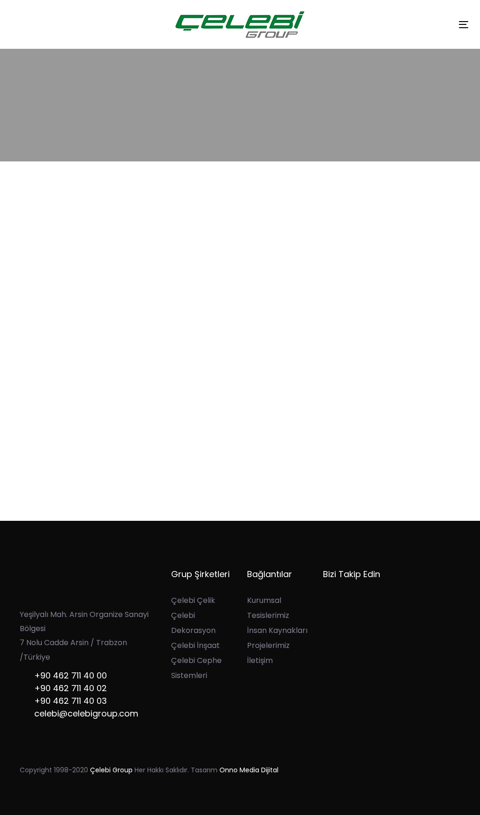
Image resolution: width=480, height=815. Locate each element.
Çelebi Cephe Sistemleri (196, 668)
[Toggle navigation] (463, 24)
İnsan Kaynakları (277, 630)
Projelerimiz (268, 645)
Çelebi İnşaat (195, 645)
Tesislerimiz (268, 615)
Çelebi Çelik (193, 600)
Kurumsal (264, 600)
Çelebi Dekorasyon (193, 623)
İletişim (260, 660)
